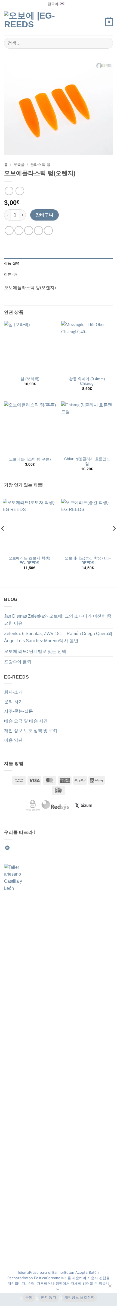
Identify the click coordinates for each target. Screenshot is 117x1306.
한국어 (53, 4)
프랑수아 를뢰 (17, 661)
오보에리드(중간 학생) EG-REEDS (88, 560)
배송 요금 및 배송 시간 (26, 721)
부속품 (19, 165)
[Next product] (9, 191)
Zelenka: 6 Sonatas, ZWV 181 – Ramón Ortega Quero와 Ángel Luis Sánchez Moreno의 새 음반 (58, 637)
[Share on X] (28, 230)
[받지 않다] (109, 1287)
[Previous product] (20, 191)
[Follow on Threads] (40, 847)
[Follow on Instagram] (21, 847)
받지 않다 (48, 1297)
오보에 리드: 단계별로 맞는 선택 (35, 651)
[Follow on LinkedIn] (47, 847)
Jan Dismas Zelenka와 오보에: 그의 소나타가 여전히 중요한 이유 (57, 620)
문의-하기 (13, 701)
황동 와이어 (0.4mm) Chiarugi (87, 381)
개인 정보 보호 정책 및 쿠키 (30, 730)
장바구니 (45, 215)
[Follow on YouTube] (54, 847)
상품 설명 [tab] (12, 263)
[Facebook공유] (18, 230)
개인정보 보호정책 (79, 1297)
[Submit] (106, 43)
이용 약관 (13, 740)
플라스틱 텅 (40, 165)
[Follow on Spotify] (7, 847)
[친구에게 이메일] (38, 230)
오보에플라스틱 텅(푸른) (30, 459)
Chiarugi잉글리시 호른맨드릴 (87, 461)
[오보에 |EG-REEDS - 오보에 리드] (32, 22)
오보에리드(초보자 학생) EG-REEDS (29, 560)
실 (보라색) (29, 379)
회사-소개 (13, 692)
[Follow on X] (34, 847)
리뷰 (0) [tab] (10, 274)
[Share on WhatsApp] (9, 230)
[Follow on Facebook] (14, 847)
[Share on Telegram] (48, 230)
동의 (29, 1297)
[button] (98, 22)
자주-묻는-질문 (18, 711)
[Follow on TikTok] (27, 847)
